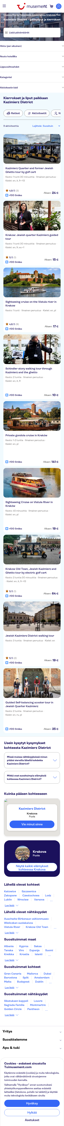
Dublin (39, 981)
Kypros (23, 946)
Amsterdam (41, 977)
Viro (21, 950)
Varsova (39, 899)
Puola (16, 14)
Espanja (35, 950)
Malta (7, 981)
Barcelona (10, 977)
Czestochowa (30, 895)
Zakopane (10, 895)
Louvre (38, 1000)
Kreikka (9, 954)
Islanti (38, 954)
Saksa (38, 946)
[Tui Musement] (32, 6)
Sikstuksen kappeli (16, 1000)
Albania (9, 946)
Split (26, 977)
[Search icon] (44, 6)
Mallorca (32, 973)
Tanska (8, 950)
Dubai (47, 973)
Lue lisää (9, 905)
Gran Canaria (12, 973)
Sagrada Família (14, 1005)
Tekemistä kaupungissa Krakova (37, 14)
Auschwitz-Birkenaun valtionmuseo (26, 918)
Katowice (10, 891)
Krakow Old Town (37, 927)
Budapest (23, 981)
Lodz (48, 895)
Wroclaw (23, 899)
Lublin (8, 899)
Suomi (49, 950)
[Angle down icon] (43, 46)
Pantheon (33, 1009)
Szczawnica (29, 891)
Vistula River (12, 927)
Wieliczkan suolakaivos (18, 922)
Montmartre (38, 1005)
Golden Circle (13, 1009)
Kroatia (24, 954)
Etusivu (7, 14)
